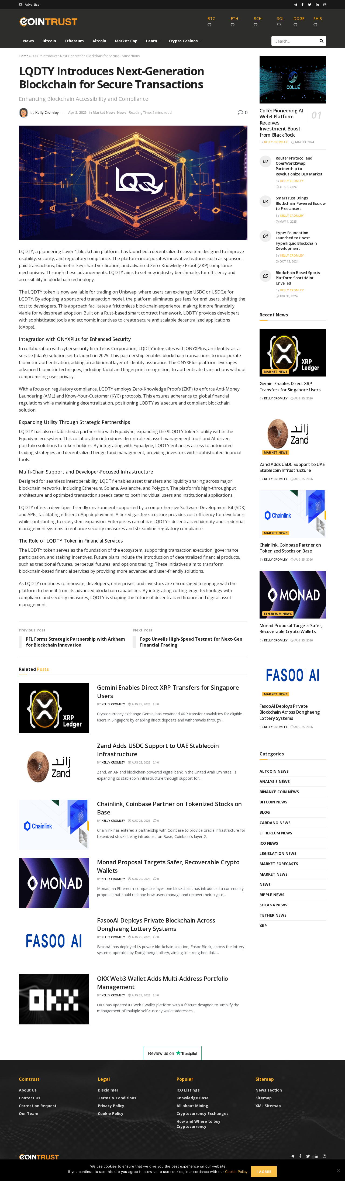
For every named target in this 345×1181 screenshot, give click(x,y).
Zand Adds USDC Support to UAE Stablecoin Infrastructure (292, 467)
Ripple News (272, 894)
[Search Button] (321, 41)
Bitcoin (49, 40)
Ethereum (74, 40)
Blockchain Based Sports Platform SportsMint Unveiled (298, 278)
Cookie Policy (110, 1113)
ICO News (269, 843)
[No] (338, 1170)
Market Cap (126, 40)
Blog (265, 812)
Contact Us (29, 1097)
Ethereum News (278, 614)
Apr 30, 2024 (288, 296)
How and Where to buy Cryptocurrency (198, 1124)
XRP (263, 925)
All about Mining (192, 1105)
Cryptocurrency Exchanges (203, 1113)
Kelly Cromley (47, 112)
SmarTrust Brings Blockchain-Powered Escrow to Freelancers (301, 203)
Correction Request (38, 1105)
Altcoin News (274, 771)
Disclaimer (108, 1090)
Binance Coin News (279, 791)
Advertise (32, 4)
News (28, 40)
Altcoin (99, 40)
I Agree (264, 1171)
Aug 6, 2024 (287, 187)
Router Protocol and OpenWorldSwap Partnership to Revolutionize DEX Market (299, 166)
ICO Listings (188, 1090)
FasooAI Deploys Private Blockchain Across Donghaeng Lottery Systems (156, 924)
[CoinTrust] (39, 1156)
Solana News (273, 904)
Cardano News (275, 822)
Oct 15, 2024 (288, 261)
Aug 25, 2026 (140, 704)
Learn (151, 40)
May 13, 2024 (304, 142)
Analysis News (275, 781)
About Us (28, 1090)
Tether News (273, 915)
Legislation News (278, 853)
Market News (104, 112)
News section (269, 1090)
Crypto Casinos (183, 40)
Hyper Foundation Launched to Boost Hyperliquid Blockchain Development (296, 240)
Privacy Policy (111, 1105)
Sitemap (264, 1097)
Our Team (28, 1113)
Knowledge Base (193, 1097)
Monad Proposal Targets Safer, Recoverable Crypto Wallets (291, 628)
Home (23, 56)
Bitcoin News (273, 801)
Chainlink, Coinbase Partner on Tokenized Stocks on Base (290, 548)
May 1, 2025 (287, 221)
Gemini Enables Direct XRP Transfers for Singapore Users (290, 386)
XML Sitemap (268, 1105)
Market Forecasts (279, 863)
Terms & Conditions (117, 1097)
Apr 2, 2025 (77, 112)
